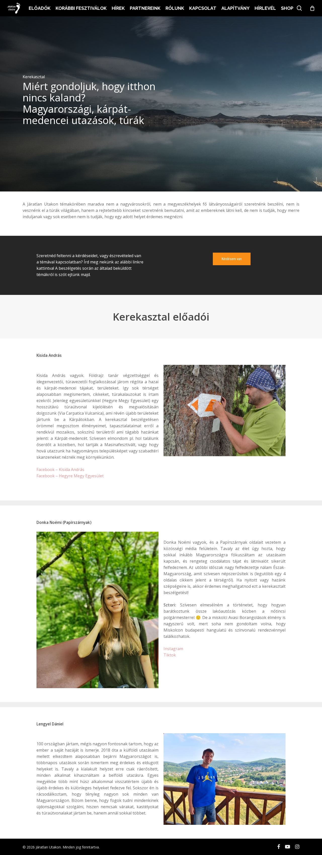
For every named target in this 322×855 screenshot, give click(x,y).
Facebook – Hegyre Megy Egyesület (70, 476)
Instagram (173, 648)
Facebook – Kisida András (60, 469)
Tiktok (170, 655)
